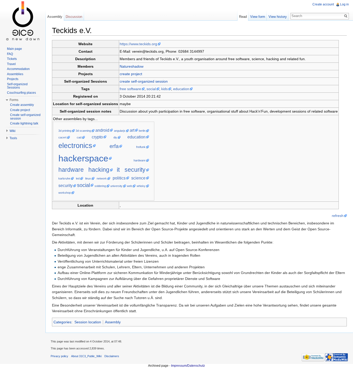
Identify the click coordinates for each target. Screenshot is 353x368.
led (78, 178)
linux (88, 178)
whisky (141, 185)
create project (131, 74)
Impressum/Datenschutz (188, 365)
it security (131, 170)
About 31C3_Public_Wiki (86, 356)
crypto (97, 137)
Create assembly (22, 105)
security (65, 185)
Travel (11, 64)
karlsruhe (64, 178)
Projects (12, 79)
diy (115, 137)
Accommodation (18, 69)
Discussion (74, 17)
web (129, 185)
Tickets (12, 59)
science (138, 178)
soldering (100, 185)
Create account (323, 4)
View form (257, 17)
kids (164, 89)
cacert (62, 137)
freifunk (140, 146)
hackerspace (83, 158)
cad (79, 137)
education (181, 89)
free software (130, 89)
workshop (64, 192)
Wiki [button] (13, 131)
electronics (75, 146)
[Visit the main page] (22, 20)
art (132, 130)
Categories (62, 322)
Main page (14, 49)
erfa (114, 146)
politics (119, 178)
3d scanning (83, 130)
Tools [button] (13, 138)
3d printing (64, 130)
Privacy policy (59, 356)
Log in (344, 4)
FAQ (10, 54)
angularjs (119, 130)
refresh (337, 216)
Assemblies (15, 74)
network (102, 178)
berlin (142, 130)
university (116, 185)
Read (243, 17)
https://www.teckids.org (138, 44)
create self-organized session (144, 81)
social (151, 89)
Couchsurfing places (21, 93)
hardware (139, 160)
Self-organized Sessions (17, 86)
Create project (20, 110)
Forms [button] (14, 100)
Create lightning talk (24, 123)
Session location (87, 322)
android (102, 130)
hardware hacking (83, 170)
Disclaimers (111, 356)
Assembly (113, 322)
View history (277, 17)
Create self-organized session (25, 116)
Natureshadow (131, 66)
